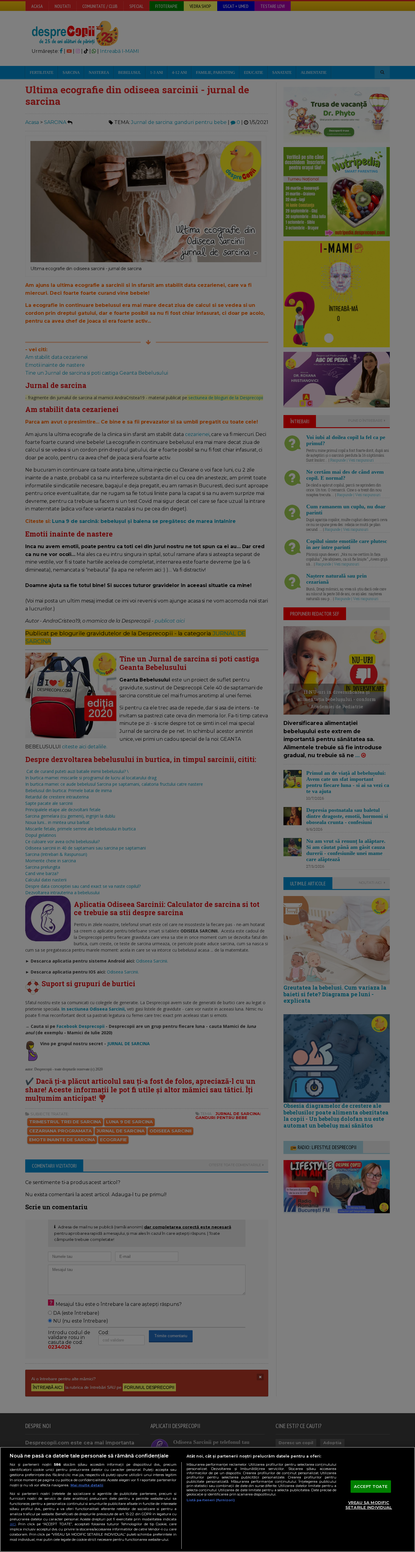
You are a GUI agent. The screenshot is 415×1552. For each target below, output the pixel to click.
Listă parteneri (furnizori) (211, 1500)
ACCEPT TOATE (371, 1486)
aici (13, 1524)
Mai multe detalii (86, 1485)
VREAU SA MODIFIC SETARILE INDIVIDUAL (368, 1505)
